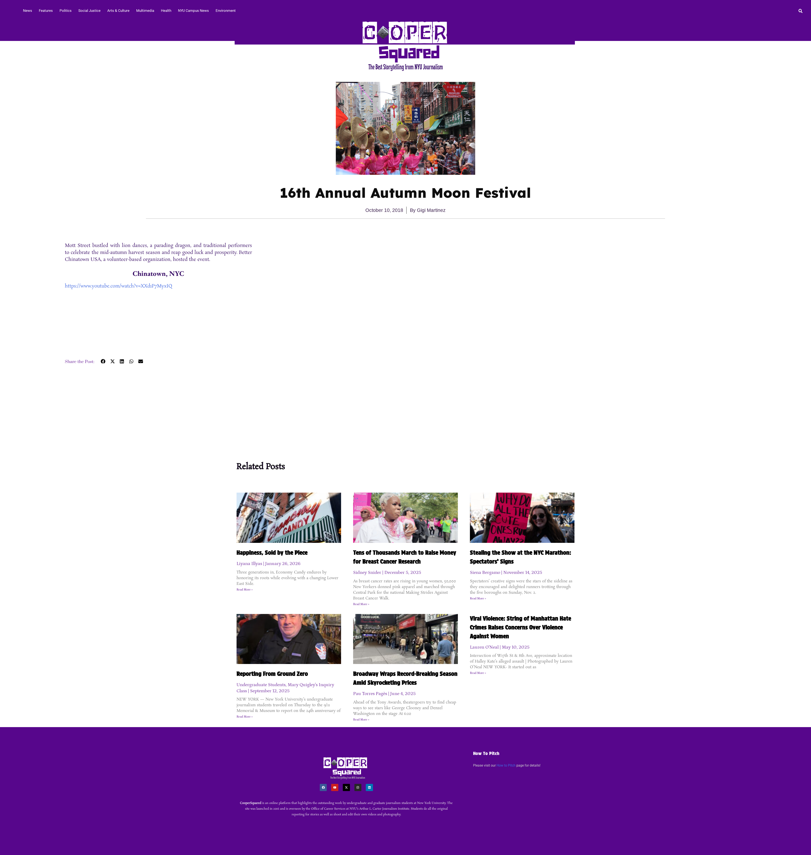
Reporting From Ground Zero (272, 673)
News (27, 10)
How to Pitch (506, 765)
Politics (66, 10)
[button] (103, 361)
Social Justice (89, 10)
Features (46, 10)
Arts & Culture (118, 10)
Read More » (245, 589)
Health (166, 10)
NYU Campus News (193, 10)
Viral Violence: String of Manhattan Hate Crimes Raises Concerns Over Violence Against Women (520, 627)
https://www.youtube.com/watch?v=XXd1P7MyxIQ (118, 286)
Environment (226, 10)
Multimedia (145, 10)
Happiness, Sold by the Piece (272, 552)
